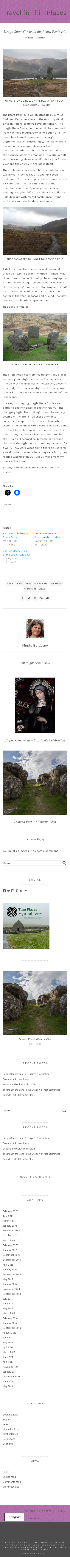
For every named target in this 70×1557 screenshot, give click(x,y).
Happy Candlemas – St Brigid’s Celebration (26, 1074)
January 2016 (10, 1269)
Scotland (8, 1443)
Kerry (28, 583)
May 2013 (8, 1342)
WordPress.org (11, 1486)
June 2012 (8, 1357)
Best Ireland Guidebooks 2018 (19, 1084)
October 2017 (10, 1235)
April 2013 (8, 1347)
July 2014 (8, 1298)
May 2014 (8, 1308)
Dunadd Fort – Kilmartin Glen (35, 1039)
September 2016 (12, 1259)
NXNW (42, 1554)
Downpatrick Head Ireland (16, 1079)
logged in (26, 851)
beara (10, 583)
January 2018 (10, 1225)
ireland (19, 583)
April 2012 (8, 1361)
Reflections (9, 1439)
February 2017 (10, 1245)
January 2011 (9, 1371)
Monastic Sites (11, 1429)
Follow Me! (35, 1518)
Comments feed (12, 1481)
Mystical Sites (10, 1434)
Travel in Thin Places (35, 13)
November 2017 (11, 1230)
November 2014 (11, 1289)
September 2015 (12, 1274)
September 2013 (12, 1328)
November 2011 (11, 1367)
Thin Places (56, 583)
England (7, 1419)
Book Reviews (10, 1414)
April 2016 (8, 1264)
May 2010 (8, 1386)
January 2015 (10, 1284)
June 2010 (8, 1381)
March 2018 (9, 1221)
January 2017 (10, 1250)
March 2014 (9, 1313)
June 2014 (8, 1303)
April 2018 (8, 1216)
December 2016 (11, 1255)
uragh (42, 588)
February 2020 (10, 1211)
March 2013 (9, 1352)
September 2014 (12, 1294)
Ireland (6, 1424)
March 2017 (9, 1240)
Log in (6, 1472)
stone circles (40, 583)
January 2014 (10, 1323)
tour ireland (30, 588)
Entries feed (9, 1476)
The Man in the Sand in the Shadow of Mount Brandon (31, 1089)
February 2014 (10, 1318)
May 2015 (8, 1279)
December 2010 (11, 1376)
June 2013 (8, 1337)
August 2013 (9, 1332)
